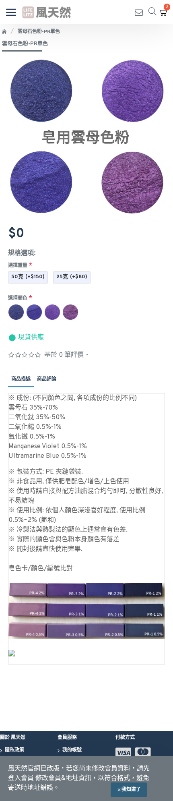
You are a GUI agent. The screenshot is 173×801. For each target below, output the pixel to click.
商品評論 (46, 379)
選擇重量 (17, 266)
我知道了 (131, 790)
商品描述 (21, 379)
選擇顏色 (17, 298)
